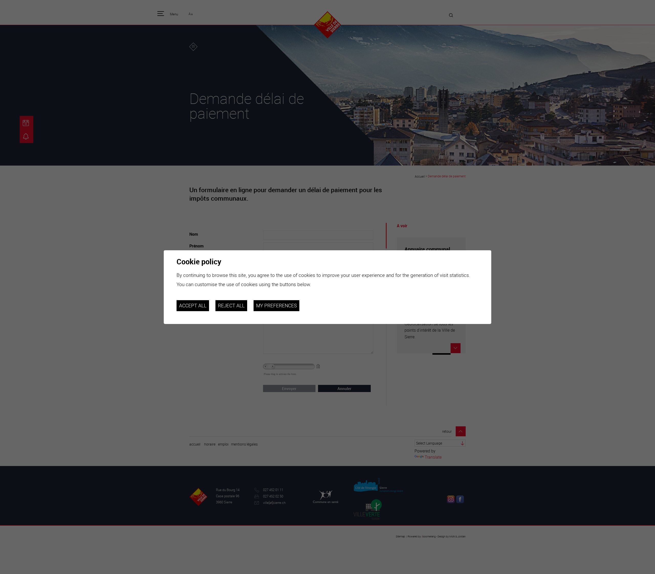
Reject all (231, 305)
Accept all (192, 305)
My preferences (276, 305)
